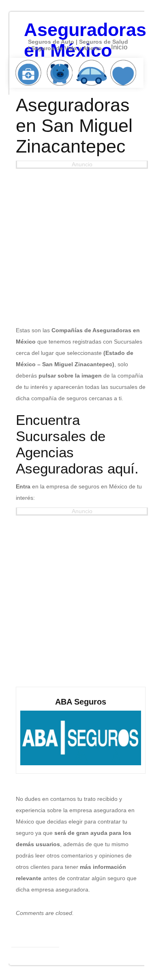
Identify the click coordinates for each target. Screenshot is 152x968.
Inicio (119, 47)
